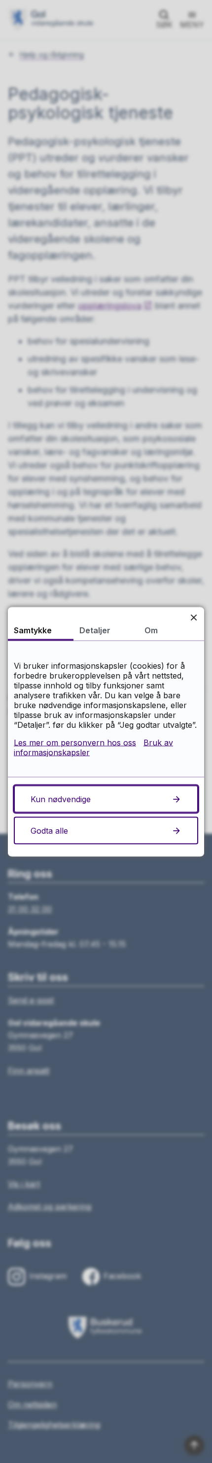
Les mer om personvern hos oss (75, 742)
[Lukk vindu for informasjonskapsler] (193, 617)
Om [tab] (151, 630)
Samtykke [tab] (33, 630)
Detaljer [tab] (94, 630)
